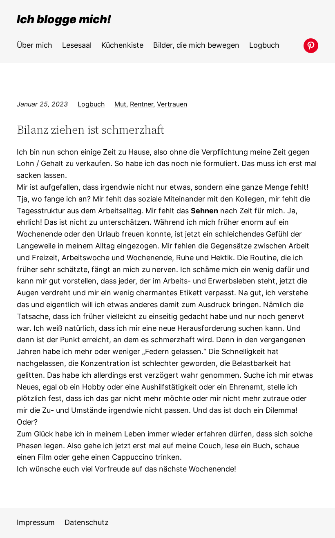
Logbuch (91, 104)
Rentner (141, 104)
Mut (120, 104)
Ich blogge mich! (64, 19)
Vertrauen (172, 104)
